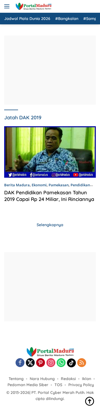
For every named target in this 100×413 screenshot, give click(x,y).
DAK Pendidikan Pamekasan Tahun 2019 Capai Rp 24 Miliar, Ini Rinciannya (49, 195)
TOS (58, 384)
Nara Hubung (42, 378)
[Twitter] (30, 363)
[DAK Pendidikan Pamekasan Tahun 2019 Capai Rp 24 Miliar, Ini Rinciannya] (50, 152)
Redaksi (68, 378)
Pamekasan (59, 184)
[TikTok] (71, 362)
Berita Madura (17, 184)
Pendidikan (80, 184)
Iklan (86, 378)
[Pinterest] (40, 363)
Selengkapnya (50, 224)
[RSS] (81, 363)
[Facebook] (20, 363)
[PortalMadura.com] (32, 6)
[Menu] (8, 6)
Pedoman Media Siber (28, 384)
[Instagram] (50, 363)
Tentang (16, 378)
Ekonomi (39, 184)
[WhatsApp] (61, 363)
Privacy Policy (81, 384)
